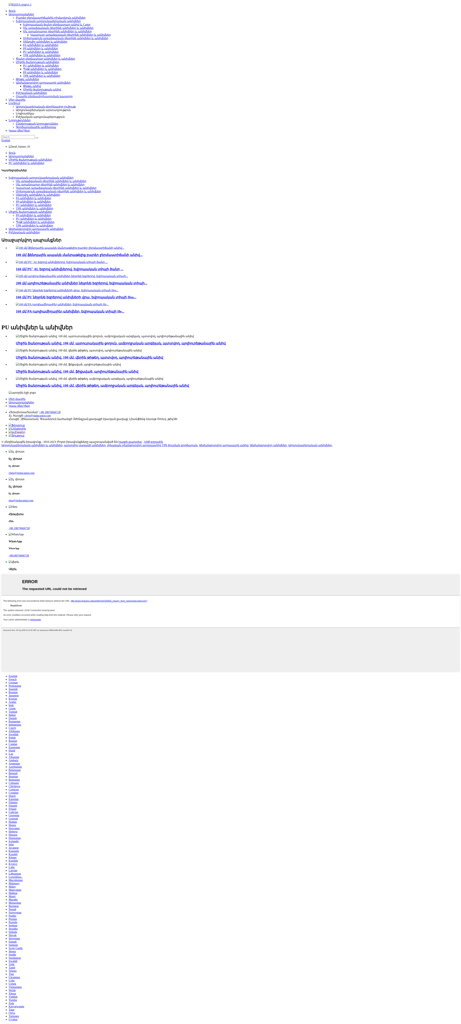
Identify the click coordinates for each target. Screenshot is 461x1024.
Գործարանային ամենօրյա (36, 127)
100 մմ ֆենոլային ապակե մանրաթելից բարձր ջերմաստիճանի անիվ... (79, 255)
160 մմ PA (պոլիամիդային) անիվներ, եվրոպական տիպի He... (70, 311)
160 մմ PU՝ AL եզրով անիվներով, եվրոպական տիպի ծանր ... (69, 269)
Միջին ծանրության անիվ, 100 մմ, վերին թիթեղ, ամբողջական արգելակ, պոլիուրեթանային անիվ (102, 385)
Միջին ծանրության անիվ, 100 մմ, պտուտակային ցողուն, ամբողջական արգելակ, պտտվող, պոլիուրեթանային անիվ (121, 343)
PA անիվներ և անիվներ (40, 45)
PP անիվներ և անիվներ (40, 48)
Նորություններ (20, 120)
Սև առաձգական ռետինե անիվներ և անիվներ (58, 28)
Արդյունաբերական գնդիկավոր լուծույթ (46, 106)
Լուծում (14, 103)
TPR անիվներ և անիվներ (41, 55)
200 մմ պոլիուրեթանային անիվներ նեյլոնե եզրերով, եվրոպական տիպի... (81, 283)
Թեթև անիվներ (27, 79)
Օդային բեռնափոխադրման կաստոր (44, 96)
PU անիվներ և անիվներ (41, 51)
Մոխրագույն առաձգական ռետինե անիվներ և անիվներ (65, 38)
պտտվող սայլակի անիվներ (85, 445)
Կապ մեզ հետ (19, 130)
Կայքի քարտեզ (130, 441)
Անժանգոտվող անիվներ (268, 445)
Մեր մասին (17, 99)
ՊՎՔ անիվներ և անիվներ (42, 69)
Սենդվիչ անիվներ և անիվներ (45, 41)
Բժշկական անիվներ (31, 92)
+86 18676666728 (50, 412)
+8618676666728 (19, 555)
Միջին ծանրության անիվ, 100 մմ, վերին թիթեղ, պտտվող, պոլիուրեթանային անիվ (89, 357)
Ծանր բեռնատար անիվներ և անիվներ (45, 58)
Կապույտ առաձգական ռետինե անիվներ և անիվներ (70, 34)
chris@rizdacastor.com (37, 415)
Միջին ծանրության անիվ (42, 89)
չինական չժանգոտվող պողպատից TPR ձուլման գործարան (152, 445)
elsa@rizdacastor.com (21, 500)
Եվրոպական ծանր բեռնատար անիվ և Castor (56, 24)
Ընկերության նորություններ (37, 123)
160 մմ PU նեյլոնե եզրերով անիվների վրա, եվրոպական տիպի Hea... (76, 297)
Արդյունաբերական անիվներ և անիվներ (31, 445)
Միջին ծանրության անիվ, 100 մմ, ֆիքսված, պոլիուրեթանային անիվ (77, 371)
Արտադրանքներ (21, 14)
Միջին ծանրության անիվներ (37, 62)
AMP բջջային (153, 441)
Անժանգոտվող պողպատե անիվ (223, 445)
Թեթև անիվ (32, 86)
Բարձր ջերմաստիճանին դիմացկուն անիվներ (51, 17)
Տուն (12, 10)
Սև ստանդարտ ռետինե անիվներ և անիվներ (57, 31)
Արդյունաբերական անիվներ (310, 445)
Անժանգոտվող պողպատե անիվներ (43, 82)
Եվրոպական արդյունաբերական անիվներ (48, 21)
